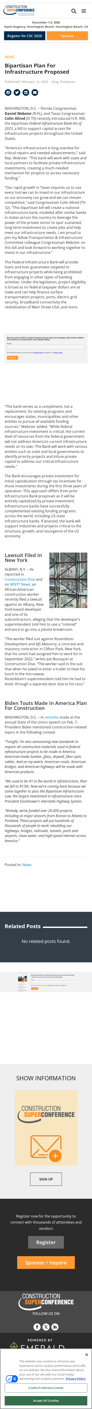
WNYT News (20, 584)
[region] (46, 1378)
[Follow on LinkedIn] (55, 1327)
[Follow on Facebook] (37, 1327)
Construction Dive (20, 579)
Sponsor (67, 36)
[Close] (87, 1355)
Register (46, 1242)
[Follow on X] (46, 1327)
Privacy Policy (76, 1379)
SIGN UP (46, 1179)
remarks (52, 717)
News (10, 57)
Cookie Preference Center (46, 1388)
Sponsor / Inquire (46, 1262)
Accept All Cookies (46, 1400)
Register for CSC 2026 (24, 36)
